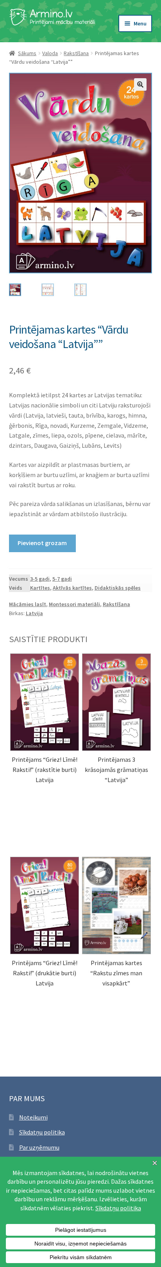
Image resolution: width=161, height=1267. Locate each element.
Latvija (34, 613)
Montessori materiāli (74, 604)
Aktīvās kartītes (72, 587)
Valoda (50, 53)
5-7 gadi (62, 578)
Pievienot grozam (42, 543)
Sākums (27, 53)
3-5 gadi (40, 578)
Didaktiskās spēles (118, 587)
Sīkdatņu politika (42, 1132)
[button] (140, 84)
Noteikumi (33, 1117)
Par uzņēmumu (39, 1147)
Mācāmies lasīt (27, 604)
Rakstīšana (76, 53)
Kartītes (40, 587)
